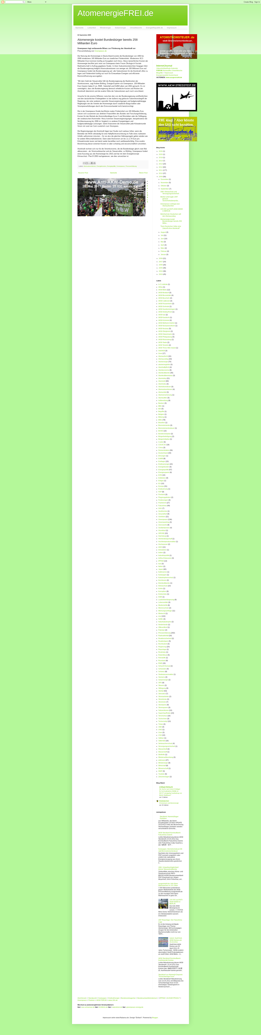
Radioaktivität (163, 636)
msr (159, 616)
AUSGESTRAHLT (173, 998)
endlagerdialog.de (166, 787)
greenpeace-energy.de (134, 1007)
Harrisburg (162, 536)
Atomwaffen (167, 70)
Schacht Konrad (164, 666)
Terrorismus (162, 716)
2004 (161, 271)
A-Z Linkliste (162, 284)
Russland (161, 661)
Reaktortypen (163, 641)
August (163, 232)
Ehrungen (162, 456)
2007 (161, 262)
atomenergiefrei (164, 364)
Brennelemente (164, 425)
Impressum (172, 28)
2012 (161, 167)
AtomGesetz (81, 998)
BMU (160, 420)
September (165, 189)
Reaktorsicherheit (164, 638)
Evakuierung (163, 489)
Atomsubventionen (90, 166)
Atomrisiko (162, 384)
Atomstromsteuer (164, 387)
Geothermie (162, 511)
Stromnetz (162, 702)
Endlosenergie (163, 464)
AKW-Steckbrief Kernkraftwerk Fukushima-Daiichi (169, 834)
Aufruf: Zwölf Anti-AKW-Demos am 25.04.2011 (176, 940)
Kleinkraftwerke (164, 583)
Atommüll (161, 381)
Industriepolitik (163, 555)
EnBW (160, 459)
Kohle (160, 588)
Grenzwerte (162, 525)
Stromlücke (162, 699)
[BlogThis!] (86, 163)
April (162, 245)
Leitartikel (92, 28)
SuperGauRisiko (164, 713)
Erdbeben (162, 478)
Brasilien (161, 423)
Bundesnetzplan (164, 434)
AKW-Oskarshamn (165, 334)
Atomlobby (162, 378)
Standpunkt (92, 998)
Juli (162, 235)
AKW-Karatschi (164, 317)
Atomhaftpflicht (163, 367)
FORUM (159, 70)
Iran (159, 564)
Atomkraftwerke (164, 373)
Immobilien (162, 550)
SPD (160, 683)
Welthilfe (161, 755)
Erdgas (161, 481)
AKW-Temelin (163, 345)
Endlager (161, 461)
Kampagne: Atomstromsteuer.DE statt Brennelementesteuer (170, 850)
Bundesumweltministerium (147, 998)
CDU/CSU (162, 445)
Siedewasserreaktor (165, 674)
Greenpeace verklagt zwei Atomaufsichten (170, 205)
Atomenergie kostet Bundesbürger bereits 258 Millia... (171, 221)
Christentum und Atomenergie (169, 803)
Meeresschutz (163, 608)
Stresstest (162, 694)
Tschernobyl (162, 721)
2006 (161, 265)
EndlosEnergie (113, 998)
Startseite (79, 28)
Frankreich (162, 503)
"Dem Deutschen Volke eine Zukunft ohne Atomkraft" (170, 227)
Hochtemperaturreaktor (166, 542)
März (163, 248)
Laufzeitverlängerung (166, 600)
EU (159, 483)
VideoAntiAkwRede (163, 68)
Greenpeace (120, 166)
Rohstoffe (161, 658)
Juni (162, 239)
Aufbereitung (163, 400)
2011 (161, 170)
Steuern (161, 685)
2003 (161, 274)
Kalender (174, 68)
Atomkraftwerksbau (165, 375)
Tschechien (162, 719)
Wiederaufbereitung (165, 757)
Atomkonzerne (163, 370)
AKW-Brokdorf (163, 293)
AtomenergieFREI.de (115, 13)
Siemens (161, 677)
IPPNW (161, 561)
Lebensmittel (163, 602)
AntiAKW (161, 351)
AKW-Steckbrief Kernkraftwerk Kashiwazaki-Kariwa (169, 959)
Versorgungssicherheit (166, 746)
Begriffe (161, 411)
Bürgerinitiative (164, 439)
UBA (160, 727)
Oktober (164, 186)
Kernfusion (162, 580)
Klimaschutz (162, 586)
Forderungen (163, 500)
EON (160, 475)
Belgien (161, 414)
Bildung (161, 417)
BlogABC (159, 73)
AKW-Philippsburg (165, 337)
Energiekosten (101, 166)
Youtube (161, 774)
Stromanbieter (163, 696)
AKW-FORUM (101, 1000)
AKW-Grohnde (163, 306)
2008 (161, 258)
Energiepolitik (111, 166)
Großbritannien (164, 528)
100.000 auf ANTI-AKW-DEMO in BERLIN (176, 902)
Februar (164, 251)
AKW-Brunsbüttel (164, 295)
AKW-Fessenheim (165, 304)
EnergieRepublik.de (154, 28)
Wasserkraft (162, 749)
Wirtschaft (162, 766)
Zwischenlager (163, 777)
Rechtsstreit (162, 644)
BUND (160, 431)
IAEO (160, 547)
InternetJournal (164, 66)
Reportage (162, 649)
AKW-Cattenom (164, 301)
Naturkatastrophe (164, 622)
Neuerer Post (83, 173)
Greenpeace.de (101, 51)
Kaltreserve (162, 572)
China (160, 448)
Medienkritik (162, 605)
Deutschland (163, 453)
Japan (160, 569)
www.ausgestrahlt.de (174, 77)
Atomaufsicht (163, 356)
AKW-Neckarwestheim (166, 326)
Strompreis (162, 705)
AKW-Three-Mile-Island (167, 348)
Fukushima (162, 506)
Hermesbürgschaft (165, 539)
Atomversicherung (165, 395)
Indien (160, 553)
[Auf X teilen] (89, 163)
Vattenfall (161, 741)
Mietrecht (161, 613)
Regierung (162, 647)
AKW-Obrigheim (164, 331)
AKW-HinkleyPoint (165, 312)
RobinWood (162, 655)
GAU (160, 508)
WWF (160, 771)
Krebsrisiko (162, 594)
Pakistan (161, 630)
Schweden (162, 669)
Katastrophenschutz (165, 577)
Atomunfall (162, 392)
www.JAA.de (113, 1000)
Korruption (162, 591)
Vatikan (161, 738)
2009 (161, 177)
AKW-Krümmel (163, 320)
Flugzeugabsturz (164, 497)
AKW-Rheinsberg (164, 340)
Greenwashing (163, 522)
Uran (160, 732)
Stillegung (162, 688)
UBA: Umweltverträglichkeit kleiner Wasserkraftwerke (168, 868)
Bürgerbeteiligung (165, 436)
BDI (159, 409)
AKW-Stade (162, 342)
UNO (160, 730)
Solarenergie (120, 28)
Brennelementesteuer (166, 428)
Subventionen (163, 710)
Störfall (161, 691)
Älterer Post (143, 173)
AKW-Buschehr (164, 298)
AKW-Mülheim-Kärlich (166, 323)
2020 (161, 154)
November (165, 183)
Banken (161, 403)
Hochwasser (163, 544)
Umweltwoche (136, 28)
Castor (160, 442)
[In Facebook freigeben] (92, 163)
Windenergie (105, 28)
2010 (161, 173)
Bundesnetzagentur (128, 998)
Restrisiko (162, 652)
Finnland (161, 494)
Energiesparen (163, 472)
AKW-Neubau (163, 329)
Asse (160, 353)
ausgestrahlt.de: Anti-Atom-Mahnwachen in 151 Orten (168, 884)
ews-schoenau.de (88, 1007)
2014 (161, 161)
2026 (161, 151)
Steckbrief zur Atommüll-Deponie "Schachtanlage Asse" (170, 975)
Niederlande (163, 625)
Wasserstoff (162, 752)
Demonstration (163, 450)
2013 (161, 164)
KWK (160, 597)
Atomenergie (163, 362)
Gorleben (161, 517)
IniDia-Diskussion (164, 558)
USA (160, 735)
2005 (161, 268)
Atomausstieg (163, 359)
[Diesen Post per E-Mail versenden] (84, 163)
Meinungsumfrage (165, 611)
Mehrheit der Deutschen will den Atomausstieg (170, 215)
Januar (163, 254)
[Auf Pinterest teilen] (94, 163)
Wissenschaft (163, 768)
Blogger (155, 1018)
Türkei (160, 724)
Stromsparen (163, 707)
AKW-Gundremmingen (166, 309)
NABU (160, 619)
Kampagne (162, 575)
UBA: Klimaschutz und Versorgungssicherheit (169, 193)
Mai (162, 242)
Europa (161, 486)
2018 (161, 157)
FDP (160, 492)
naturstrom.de (117, 1007)
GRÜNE (161, 533)
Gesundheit (162, 514)
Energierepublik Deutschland (167, 75)
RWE (160, 663)
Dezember (165, 179)
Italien (160, 566)
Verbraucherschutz (165, 743)
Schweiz (161, 671)
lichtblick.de (103, 1007)
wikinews (161, 760)
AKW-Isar (161, 315)
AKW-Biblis (162, 290)
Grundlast (162, 530)
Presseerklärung (131, 166)
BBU (160, 406)
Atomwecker (164, 801)
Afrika (160, 287)
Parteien (91, 1000)
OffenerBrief (162, 627)
